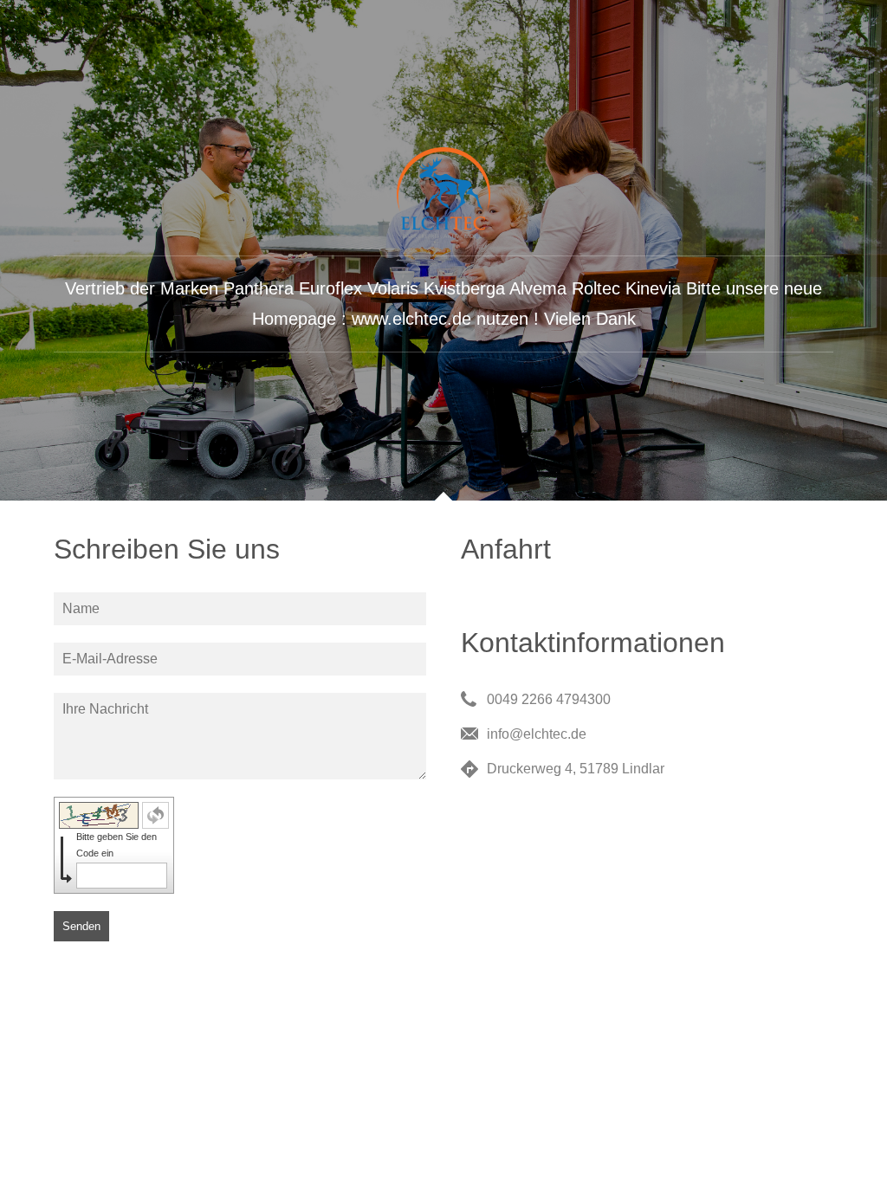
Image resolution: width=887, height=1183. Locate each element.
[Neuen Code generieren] (155, 815)
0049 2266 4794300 (549, 699)
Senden (81, 926)
